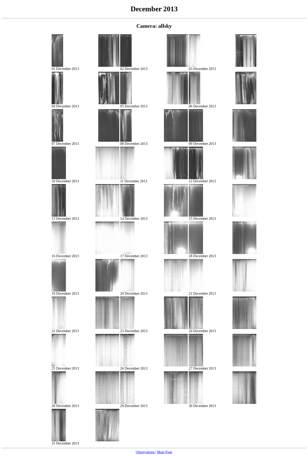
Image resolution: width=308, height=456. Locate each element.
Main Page (164, 452)
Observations (145, 452)
